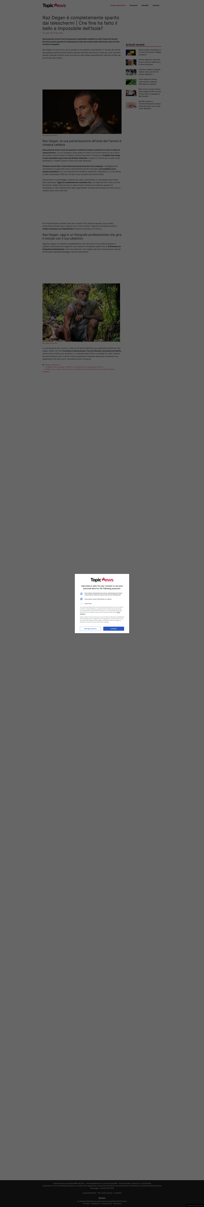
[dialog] (102, 603)
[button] (102, 603)
